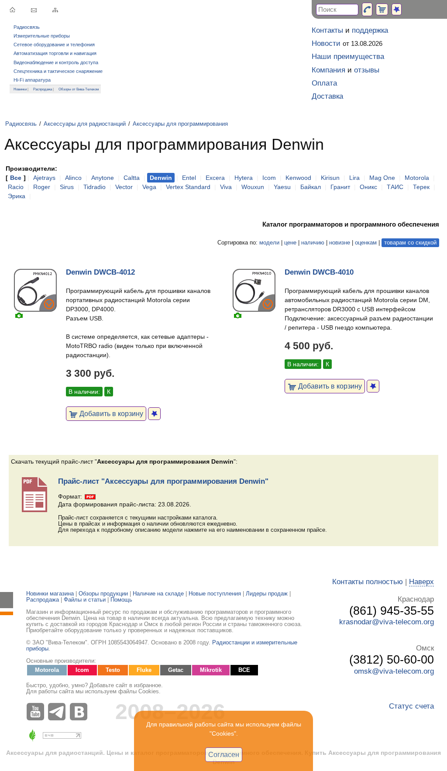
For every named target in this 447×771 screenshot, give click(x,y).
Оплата (324, 83)
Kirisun (330, 177)
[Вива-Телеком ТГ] (59, 712)
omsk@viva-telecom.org (394, 671)
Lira (354, 177)
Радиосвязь (27, 27)
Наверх (421, 582)
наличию (312, 243)
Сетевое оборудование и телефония (54, 44)
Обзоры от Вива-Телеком (78, 89)
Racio (16, 186)
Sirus (67, 186)
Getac (175, 670)
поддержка (370, 30)
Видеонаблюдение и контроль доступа (56, 62)
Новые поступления (215, 594)
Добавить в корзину (110, 413)
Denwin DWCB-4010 (319, 272)
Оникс (368, 186)
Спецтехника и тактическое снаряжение (58, 71)
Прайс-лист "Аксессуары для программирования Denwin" (163, 481)
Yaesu (282, 186)
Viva (226, 186)
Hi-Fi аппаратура (32, 80)
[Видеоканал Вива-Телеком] (37, 712)
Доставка (327, 96)
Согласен (223, 754)
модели (269, 243)
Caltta (132, 177)
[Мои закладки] (397, 9)
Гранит (340, 186)
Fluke (144, 670)
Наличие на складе (158, 594)
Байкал (310, 186)
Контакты (327, 30)
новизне (339, 243)
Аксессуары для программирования (180, 124)
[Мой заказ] (382, 9)
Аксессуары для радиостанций (85, 124)
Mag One (382, 177)
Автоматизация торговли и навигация (55, 53)
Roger (41, 186)
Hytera (243, 177)
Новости (326, 43)
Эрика (16, 196)
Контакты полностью (367, 582)
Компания (328, 70)
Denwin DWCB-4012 (100, 272)
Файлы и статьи (85, 600)
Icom (269, 177)
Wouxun (252, 186)
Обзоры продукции (103, 594)
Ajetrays (44, 177)
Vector (124, 186)
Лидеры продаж (267, 594)
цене (290, 243)
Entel (189, 177)
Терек (421, 186)
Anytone (102, 177)
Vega (149, 186)
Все (15, 177)
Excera (215, 177)
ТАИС (395, 186)
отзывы (366, 70)
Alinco (73, 177)
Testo (113, 670)
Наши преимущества (348, 56)
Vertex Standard (188, 186)
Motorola (417, 177)
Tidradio (94, 186)
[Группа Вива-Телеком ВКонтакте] (81, 712)
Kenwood (298, 177)
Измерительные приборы (42, 35)
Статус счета (411, 706)
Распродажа (42, 89)
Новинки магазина (50, 594)
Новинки (20, 89)
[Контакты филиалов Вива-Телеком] (367, 9)
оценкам (366, 243)
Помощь (121, 600)
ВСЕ (244, 670)
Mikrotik (211, 670)
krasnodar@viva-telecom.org (386, 622)
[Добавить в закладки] (154, 413)
